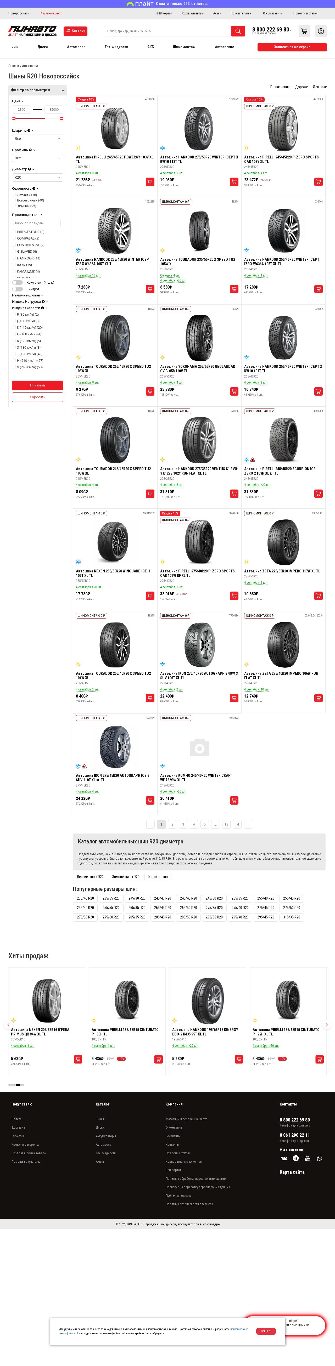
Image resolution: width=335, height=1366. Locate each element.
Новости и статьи (305, 13)
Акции (217, 13)
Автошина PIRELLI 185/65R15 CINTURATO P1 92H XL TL (205, 1032)
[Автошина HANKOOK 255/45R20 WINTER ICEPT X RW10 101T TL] (283, 338)
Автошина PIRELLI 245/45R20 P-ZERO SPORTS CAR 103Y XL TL (281, 159)
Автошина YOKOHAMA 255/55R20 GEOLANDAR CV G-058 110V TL (197, 368)
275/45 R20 (265, 908)
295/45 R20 (265, 917)
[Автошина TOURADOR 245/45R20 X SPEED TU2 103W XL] (115, 440)
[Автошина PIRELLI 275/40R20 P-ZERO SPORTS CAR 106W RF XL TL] (199, 542)
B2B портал (164, 13)
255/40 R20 (265, 898)
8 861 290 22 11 (295, 1135)
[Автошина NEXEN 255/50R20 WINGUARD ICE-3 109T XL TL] (115, 542)
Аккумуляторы (106, 1136)
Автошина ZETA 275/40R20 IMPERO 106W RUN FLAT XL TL (281, 675)
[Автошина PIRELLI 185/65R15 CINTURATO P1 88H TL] (46, 1001)
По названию (280, 87)
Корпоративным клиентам (184, 1161)
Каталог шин (158, 877)
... (215, 824)
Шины (13, 47)
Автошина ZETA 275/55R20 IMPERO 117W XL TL (282, 571)
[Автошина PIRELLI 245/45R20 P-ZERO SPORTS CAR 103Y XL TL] (283, 128)
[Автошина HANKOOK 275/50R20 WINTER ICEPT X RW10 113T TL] (199, 128)
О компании (271, 13)
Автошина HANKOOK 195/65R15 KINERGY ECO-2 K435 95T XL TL (125, 1032)
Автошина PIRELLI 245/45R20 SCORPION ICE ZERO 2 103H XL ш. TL (280, 471)
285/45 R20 (162, 917)
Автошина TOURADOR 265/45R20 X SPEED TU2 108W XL (113, 368)
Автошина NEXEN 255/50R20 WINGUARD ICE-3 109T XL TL (113, 573)
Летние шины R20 (90, 877)
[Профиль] (321, 31)
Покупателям (240, 13)
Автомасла (76, 47)
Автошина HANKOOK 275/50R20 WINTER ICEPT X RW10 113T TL (199, 159)
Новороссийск (18, 13)
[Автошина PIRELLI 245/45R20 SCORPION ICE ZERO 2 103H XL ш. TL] (283, 440)
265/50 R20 (188, 908)
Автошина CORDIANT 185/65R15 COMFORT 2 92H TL (287, 1032)
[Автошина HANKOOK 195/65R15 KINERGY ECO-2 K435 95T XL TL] (127, 1001)
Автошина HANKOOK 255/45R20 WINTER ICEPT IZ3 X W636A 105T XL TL (113, 261)
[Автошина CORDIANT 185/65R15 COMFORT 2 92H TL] (288, 1001)
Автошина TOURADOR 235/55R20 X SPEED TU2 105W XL (197, 261)
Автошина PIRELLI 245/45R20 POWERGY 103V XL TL (114, 159)
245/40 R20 (162, 898)
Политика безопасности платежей (189, 1204)
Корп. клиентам (193, 13)
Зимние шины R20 (125, 877)
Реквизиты (173, 1136)
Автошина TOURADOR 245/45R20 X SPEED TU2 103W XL (113, 471)
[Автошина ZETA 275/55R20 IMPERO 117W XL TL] (283, 542)
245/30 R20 (137, 898)
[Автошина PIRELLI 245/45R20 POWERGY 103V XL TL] (115, 128)
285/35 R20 (137, 917)
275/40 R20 (240, 908)
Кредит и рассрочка (26, 1144)
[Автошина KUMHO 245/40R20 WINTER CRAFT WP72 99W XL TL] (199, 747)
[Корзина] (304, 31)
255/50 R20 (85, 908)
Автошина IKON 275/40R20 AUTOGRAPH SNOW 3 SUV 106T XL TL (199, 675)
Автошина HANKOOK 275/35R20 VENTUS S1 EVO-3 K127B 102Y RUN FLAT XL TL (199, 471)
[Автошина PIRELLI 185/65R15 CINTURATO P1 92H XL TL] (207, 1001)
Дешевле (320, 87)
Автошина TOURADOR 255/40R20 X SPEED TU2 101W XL (113, 675)
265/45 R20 (162, 908)
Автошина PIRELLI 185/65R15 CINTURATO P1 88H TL (44, 1032)
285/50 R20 (188, 917)
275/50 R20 (291, 908)
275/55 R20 (85, 917)
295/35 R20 (214, 917)
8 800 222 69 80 (270, 29)
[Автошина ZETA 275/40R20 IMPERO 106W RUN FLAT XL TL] (283, 645)
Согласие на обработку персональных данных (198, 1187)
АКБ (150, 47)
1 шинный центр (52, 13)
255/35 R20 (240, 898)
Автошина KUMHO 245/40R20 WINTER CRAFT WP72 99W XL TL (196, 777)
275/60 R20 (111, 917)
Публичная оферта (179, 1196)
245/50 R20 (214, 898)
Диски (42, 47)
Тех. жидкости (116, 47)
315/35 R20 (291, 917)
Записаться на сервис (292, 47)
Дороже (301, 87)
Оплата (16, 1119)
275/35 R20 (214, 908)
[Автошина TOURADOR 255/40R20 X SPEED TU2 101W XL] (115, 645)
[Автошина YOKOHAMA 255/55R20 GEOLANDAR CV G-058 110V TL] (199, 338)
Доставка (18, 1127)
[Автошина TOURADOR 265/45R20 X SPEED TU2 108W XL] (115, 338)
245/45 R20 (188, 898)
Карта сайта (292, 1172)
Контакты (172, 1144)
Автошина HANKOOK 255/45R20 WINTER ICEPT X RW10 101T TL (283, 368)
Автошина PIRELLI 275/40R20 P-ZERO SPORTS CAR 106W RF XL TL (197, 573)
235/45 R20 (85, 898)
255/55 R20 (111, 908)
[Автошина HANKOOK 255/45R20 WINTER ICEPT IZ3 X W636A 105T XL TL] (115, 231)
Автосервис (224, 47)
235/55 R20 (111, 898)
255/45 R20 (291, 898)
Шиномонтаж (184, 47)
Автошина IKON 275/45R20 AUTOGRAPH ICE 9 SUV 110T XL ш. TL (112, 777)
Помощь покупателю (26, 1161)
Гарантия (18, 1136)
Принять (266, 1331)
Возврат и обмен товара (29, 1153)
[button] (8, 1024)
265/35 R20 (137, 908)
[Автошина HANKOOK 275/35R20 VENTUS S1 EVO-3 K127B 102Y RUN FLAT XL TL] (199, 440)
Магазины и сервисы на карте (186, 1119)
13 (226, 824)
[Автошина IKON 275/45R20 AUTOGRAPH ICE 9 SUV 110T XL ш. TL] (115, 747)
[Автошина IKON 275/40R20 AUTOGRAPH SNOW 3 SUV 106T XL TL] (199, 645)
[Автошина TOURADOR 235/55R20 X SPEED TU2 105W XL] (199, 231)
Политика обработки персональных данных (196, 1179)
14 (237, 824)
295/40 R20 (240, 917)
